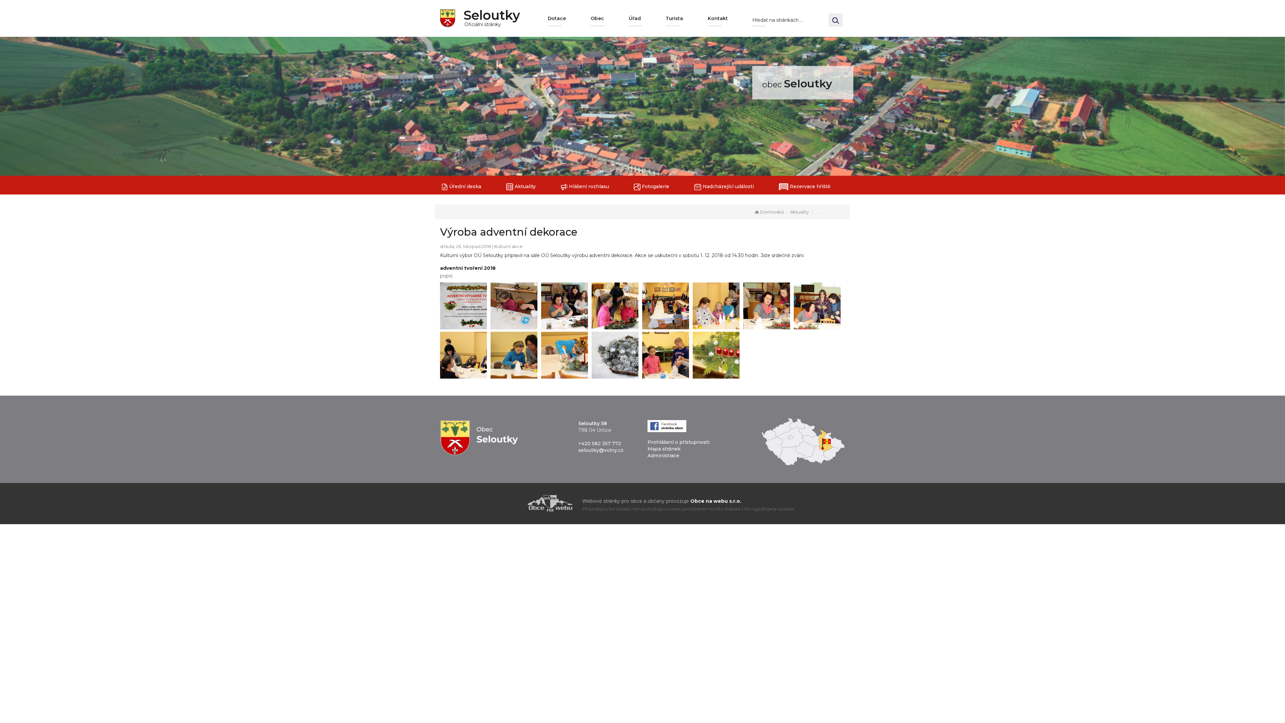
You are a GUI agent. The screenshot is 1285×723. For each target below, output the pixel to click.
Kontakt (718, 18)
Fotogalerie (654, 186)
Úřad (635, 18)
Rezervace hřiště (809, 186)
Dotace (557, 18)
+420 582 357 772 (599, 443)
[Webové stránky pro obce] (512, 503)
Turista (674, 18)
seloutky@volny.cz (600, 450)
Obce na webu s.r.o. (715, 501)
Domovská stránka (774, 212)
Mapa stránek (664, 449)
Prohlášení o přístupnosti (678, 442)
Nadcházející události (727, 186)
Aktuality (524, 186)
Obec (597, 18)
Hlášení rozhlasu (588, 186)
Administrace (663, 456)
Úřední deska (464, 186)
